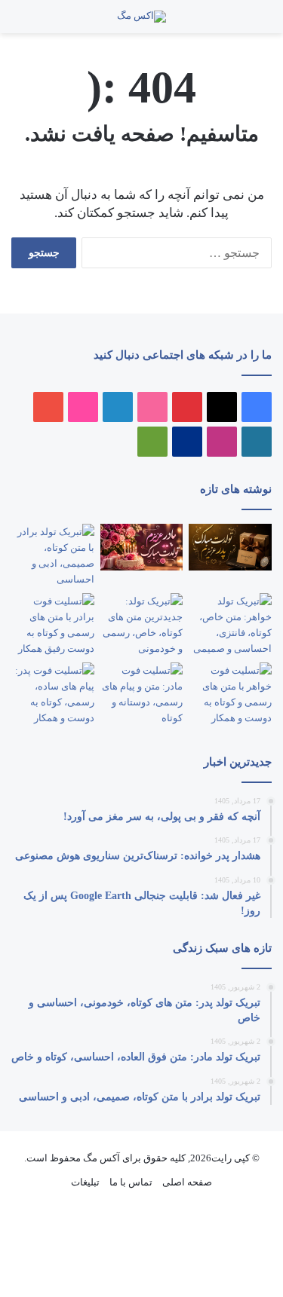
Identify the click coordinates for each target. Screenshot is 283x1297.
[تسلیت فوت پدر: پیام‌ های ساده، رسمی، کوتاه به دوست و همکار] (52, 694)
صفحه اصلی (187, 1182)
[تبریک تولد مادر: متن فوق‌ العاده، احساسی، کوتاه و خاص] (141, 547)
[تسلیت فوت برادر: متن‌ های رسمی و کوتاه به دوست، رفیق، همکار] (52, 624)
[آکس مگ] (141, 17)
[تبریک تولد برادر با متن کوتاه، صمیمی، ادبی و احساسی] (52, 555)
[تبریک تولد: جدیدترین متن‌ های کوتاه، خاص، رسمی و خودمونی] (141, 624)
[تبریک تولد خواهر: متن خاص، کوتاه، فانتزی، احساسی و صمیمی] (230, 624)
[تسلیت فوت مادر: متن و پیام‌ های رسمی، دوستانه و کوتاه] (141, 694)
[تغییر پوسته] (18, 22)
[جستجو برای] (237, 22)
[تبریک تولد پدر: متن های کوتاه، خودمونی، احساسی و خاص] (230, 547)
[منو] (252, 22)
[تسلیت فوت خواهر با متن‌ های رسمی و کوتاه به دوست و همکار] (230, 694)
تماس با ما (130, 1182)
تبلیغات (85, 1182)
